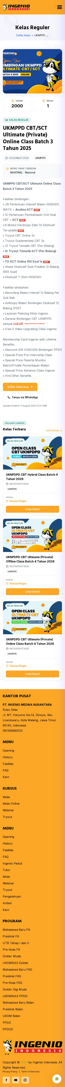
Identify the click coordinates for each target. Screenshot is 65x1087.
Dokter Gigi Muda (15, 989)
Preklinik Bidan (13, 1009)
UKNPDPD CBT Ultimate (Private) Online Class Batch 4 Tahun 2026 (30, 641)
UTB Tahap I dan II (16, 943)
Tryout (7, 817)
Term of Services (30, 1071)
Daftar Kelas (23, 35)
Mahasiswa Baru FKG (17, 969)
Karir (6, 777)
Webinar (8, 810)
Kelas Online (11, 803)
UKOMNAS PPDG (15, 996)
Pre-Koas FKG (12, 983)
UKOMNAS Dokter (16, 963)
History (8, 757)
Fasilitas (8, 764)
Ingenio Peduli (12, 863)
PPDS (7, 1022)
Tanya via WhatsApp (25, 397)
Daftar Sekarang (18, 386)
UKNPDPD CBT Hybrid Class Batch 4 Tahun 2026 (32, 477)
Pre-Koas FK (11, 949)
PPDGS (8, 1029)
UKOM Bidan (11, 1016)
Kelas (6, 797)
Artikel (7, 903)
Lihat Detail (32, 509)
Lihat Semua (52, 430)
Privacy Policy (10, 1071)
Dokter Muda (12, 956)
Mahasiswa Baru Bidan (18, 1002)
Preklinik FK (11, 936)
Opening (8, 750)
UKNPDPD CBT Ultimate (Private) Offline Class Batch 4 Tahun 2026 (30, 559)
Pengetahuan (12, 896)
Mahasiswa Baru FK (16, 929)
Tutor (6, 870)
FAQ (5, 770)
